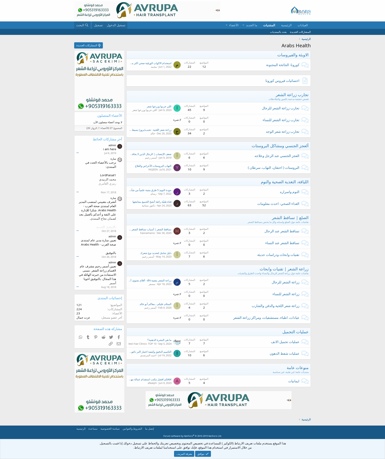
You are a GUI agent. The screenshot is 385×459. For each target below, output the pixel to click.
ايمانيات (293, 381)
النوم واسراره (289, 191)
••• (77, 152)
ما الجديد (251, 25)
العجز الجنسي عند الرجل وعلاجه (276, 155)
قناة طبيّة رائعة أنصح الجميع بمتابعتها (152, 201)
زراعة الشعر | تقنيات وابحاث (284, 269)
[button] (243, 25)
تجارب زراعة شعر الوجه (282, 131)
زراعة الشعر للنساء (286, 294)
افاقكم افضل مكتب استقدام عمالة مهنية (149, 379)
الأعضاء (233, 25)
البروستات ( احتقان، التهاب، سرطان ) (273, 167)
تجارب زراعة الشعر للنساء (281, 120)
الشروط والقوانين (132, 428)
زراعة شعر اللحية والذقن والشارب (275, 305)
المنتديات (269, 25)
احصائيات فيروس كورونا (282, 80)
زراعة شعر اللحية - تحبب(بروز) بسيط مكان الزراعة (144, 130)
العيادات (303, 25)
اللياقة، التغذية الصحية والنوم (285, 181)
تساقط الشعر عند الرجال (281, 231)
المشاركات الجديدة (300, 32)
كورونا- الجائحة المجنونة (282, 64)
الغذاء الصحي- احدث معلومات (278, 203)
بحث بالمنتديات (278, 32)
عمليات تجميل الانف (285, 341)
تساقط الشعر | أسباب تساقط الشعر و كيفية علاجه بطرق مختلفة (136, 229)
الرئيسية (286, 25)
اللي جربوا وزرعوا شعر (159, 106)
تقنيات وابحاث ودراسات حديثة (278, 254)
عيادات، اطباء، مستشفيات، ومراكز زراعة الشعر (266, 317)
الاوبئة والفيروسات (293, 54)
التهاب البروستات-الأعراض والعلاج (153, 166)
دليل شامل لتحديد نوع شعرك (155, 253)
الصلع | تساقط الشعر (290, 217)
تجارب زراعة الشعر (292, 94)
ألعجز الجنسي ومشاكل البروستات (280, 145)
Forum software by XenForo (192, 435)
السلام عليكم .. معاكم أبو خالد (155, 304)
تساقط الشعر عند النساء (282, 243)
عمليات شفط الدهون (284, 353)
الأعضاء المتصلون (109, 115)
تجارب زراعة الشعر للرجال (280, 108)
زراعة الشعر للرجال (285, 282)
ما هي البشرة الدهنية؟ (159, 340)
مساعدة (92, 428)
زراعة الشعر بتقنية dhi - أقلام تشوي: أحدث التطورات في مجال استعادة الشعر (129, 280)
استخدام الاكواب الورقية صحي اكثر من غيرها (147, 63)
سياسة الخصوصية (110, 428)
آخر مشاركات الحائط (107, 139)
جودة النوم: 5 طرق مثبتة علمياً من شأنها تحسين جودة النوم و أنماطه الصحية (130, 190)
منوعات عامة (298, 367)
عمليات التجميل (295, 331)
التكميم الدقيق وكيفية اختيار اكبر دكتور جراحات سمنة (142, 351)
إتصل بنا (149, 428)
